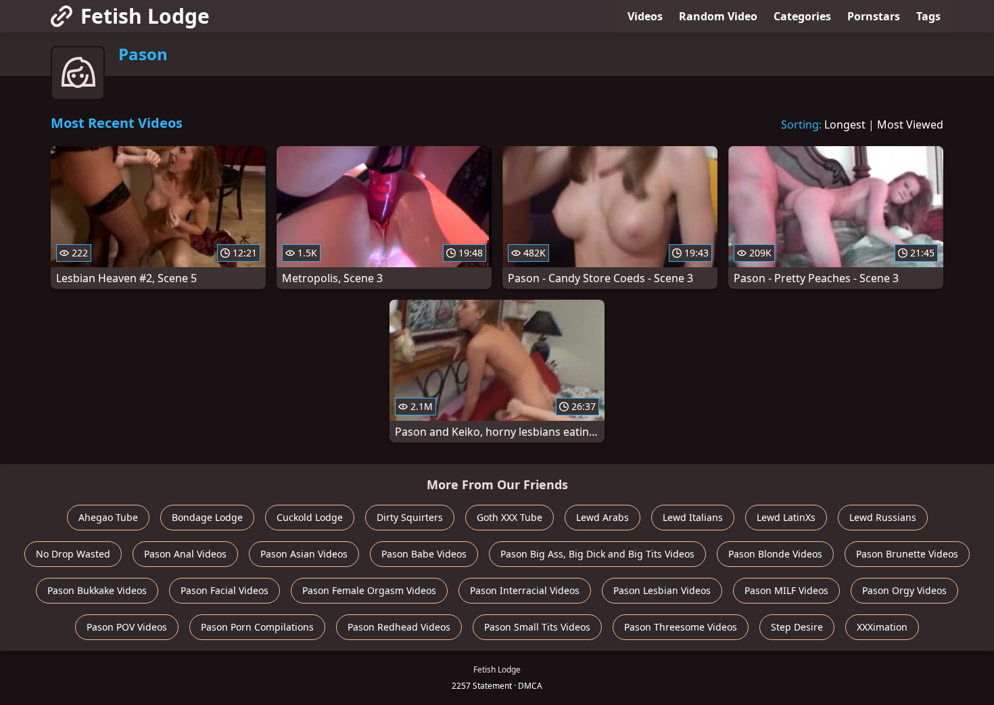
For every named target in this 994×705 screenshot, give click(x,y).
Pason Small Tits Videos (537, 626)
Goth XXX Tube (509, 517)
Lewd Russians (882, 517)
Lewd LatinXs (786, 517)
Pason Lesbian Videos (662, 590)
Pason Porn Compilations (257, 626)
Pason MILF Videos (786, 590)
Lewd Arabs (602, 517)
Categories (802, 16)
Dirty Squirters (410, 517)
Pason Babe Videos (424, 553)
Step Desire (797, 626)
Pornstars (873, 16)
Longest (845, 124)
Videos (645, 16)
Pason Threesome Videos (680, 626)
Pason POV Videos (127, 626)
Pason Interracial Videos (524, 590)
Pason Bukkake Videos (97, 590)
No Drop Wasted (73, 553)
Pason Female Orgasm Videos (369, 590)
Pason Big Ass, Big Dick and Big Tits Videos (597, 553)
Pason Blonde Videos (775, 553)
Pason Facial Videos (224, 590)
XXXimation (882, 626)
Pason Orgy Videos (904, 590)
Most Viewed (910, 124)
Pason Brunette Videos (907, 553)
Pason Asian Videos (304, 553)
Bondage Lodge (207, 517)
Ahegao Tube (108, 517)
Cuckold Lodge (310, 517)
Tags (928, 16)
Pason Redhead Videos (399, 626)
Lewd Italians (693, 517)
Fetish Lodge (145, 16)
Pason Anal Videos (185, 553)
